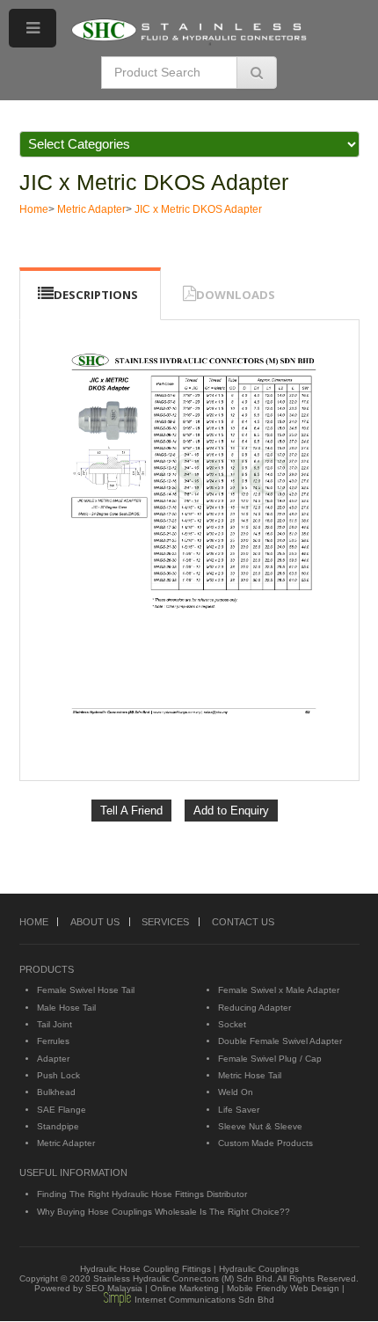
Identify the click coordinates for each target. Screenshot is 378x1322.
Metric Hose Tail (249, 1075)
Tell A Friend (131, 810)
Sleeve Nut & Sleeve (260, 1126)
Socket (232, 1024)
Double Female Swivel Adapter (280, 1041)
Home (33, 209)
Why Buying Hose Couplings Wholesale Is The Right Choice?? (163, 1211)
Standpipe (58, 1126)
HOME (33, 922)
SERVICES (165, 922)
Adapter (53, 1058)
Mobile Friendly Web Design (283, 1288)
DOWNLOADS (235, 295)
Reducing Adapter (254, 1007)
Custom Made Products (265, 1143)
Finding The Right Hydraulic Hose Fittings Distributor (142, 1194)
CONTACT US (243, 922)
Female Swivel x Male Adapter (278, 990)
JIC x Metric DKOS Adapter (153, 182)
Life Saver (238, 1109)
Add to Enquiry (231, 810)
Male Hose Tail (66, 1007)
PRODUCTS (46, 969)
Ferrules (53, 1041)
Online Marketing (184, 1288)
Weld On (235, 1092)
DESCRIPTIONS (96, 295)
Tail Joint (54, 1024)
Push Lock (58, 1075)
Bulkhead (56, 1092)
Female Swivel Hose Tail (85, 990)
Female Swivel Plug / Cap (270, 1058)
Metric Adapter (91, 209)
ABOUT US (95, 922)
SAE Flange (61, 1109)
